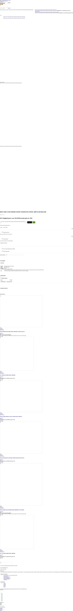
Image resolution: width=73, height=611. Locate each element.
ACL (0, 377)
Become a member (2, 3)
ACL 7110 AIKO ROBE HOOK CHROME (7, 553)
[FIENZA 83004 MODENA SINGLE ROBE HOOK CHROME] (21, 411)
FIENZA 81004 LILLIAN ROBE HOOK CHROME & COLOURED (12, 509)
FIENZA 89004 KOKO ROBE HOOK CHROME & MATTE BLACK (12, 331)
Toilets (5, 584)
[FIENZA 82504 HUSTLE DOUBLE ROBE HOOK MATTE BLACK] (21, 453)
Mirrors (5, 586)
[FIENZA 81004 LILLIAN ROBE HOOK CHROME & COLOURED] (21, 505)
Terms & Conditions (6, 577)
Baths (4, 583)
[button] (1, 420)
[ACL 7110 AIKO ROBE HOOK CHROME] (17, 548)
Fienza (1, 460)
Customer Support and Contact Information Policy (10, 575)
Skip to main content (8, 0)
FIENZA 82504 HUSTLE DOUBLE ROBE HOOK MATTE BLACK (12, 457)
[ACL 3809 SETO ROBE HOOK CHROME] (17, 370)
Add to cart (29, 222)
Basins (5, 585)
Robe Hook (1, 333)
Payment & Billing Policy (7, 578)
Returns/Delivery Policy (7, 576)
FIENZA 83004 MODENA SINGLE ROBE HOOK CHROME (11, 416)
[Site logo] (4, 6)
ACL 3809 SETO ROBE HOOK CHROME (7, 375)
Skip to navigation (2, 0)
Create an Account (2, 607)
